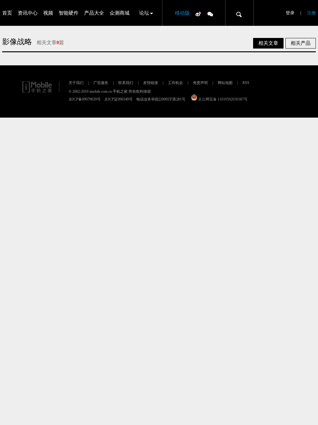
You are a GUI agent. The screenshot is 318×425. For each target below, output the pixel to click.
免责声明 (200, 83)
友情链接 (150, 83)
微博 (198, 13)
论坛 (144, 13)
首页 (7, 13)
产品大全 (94, 13)
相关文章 (268, 43)
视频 (48, 13)
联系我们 (125, 83)
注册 (311, 13)
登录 (290, 13)
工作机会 (175, 83)
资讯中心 (28, 13)
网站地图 (225, 83)
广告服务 (100, 83)
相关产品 (301, 43)
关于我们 (76, 83)
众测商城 (119, 13)
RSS (246, 83)
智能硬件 (69, 13)
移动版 (182, 13)
